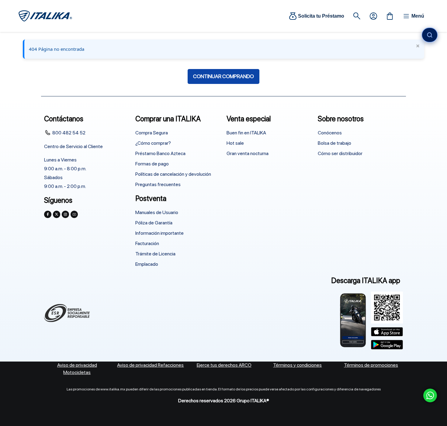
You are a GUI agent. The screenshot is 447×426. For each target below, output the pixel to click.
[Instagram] (65, 214)
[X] (56, 214)
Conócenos (330, 133)
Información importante (159, 233)
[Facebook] (47, 214)
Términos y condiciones (297, 365)
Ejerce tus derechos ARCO (224, 365)
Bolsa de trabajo (334, 143)
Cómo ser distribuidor (340, 153)
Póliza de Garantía (153, 223)
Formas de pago (152, 164)
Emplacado (146, 264)
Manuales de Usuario (156, 212)
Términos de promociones (371, 365)
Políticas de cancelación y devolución (173, 174)
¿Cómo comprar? (153, 143)
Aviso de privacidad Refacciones (150, 365)
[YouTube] (74, 214)
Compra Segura (151, 133)
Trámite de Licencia (155, 254)
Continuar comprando (223, 76)
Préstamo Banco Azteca (160, 153)
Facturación (147, 243)
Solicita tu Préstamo (321, 16)
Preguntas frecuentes (158, 184)
